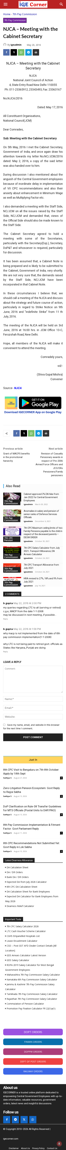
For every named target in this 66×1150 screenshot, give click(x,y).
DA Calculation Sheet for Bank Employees (28, 891)
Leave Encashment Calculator (21, 940)
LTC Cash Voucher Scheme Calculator (26, 931)
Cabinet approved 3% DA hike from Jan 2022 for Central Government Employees (41, 497)
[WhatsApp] (21, 52)
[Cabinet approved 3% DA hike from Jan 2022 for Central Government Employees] (12, 497)
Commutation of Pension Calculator (25, 1003)
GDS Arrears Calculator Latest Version (26, 955)
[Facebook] (6, 52)
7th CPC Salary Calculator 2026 (22, 926)
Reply (5, 619)
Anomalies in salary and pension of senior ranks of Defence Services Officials (41, 514)
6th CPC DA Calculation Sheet (21, 886)
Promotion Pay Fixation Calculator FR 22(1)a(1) (30, 1008)
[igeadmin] (5, 44)
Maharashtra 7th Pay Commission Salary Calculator (33, 974)
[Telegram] (28, 52)
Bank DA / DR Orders (17, 877)
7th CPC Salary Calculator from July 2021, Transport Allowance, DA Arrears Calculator (42, 551)
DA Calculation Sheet (17, 867)
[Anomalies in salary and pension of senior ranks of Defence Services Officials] (12, 514)
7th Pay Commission (24, 14)
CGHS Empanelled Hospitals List (23, 936)
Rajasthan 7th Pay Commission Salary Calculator (31, 998)
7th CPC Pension (8, 539)
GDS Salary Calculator (17, 960)
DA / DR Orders (14, 872)
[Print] (36, 52)
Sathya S (7, 778)
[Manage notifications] (59, 1143)
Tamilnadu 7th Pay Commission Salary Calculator (32, 994)
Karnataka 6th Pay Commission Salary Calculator (31, 979)
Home (6, 14)
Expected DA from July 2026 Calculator (26, 881)
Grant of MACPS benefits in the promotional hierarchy (16, 457)
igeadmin (16, 44)
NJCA (17, 388)
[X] (14, 52)
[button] (5, 4)
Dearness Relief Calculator (20, 906)
